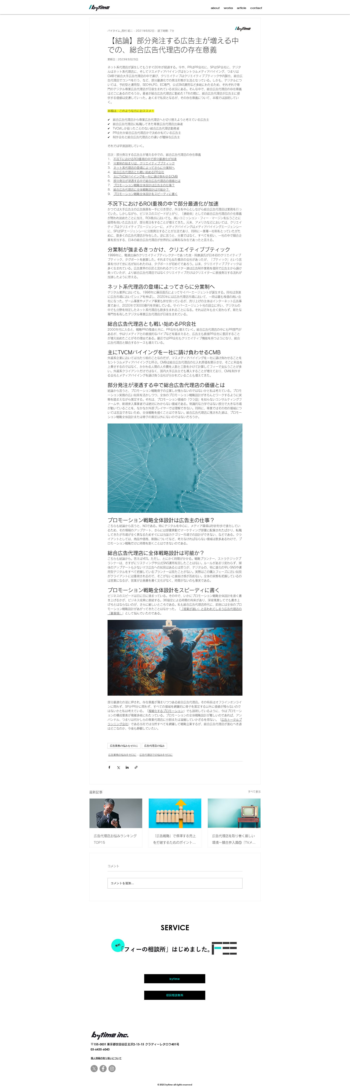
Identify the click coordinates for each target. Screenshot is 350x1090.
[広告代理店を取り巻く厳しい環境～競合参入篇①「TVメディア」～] (234, 813)
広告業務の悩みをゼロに (124, 745)
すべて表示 (254, 791)
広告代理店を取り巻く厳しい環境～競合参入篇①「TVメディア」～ (234, 840)
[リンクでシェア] (136, 767)
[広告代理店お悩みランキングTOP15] (116, 813)
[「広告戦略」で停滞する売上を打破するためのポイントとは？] (175, 813)
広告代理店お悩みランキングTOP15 (115, 839)
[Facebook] (103, 1068)
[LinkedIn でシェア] (127, 767)
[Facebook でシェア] (109, 767)
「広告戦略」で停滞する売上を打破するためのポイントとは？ (174, 840)
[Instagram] (112, 1068)
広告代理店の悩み (154, 745)
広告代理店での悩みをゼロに (156, 755)
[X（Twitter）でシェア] (118, 767)
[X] (94, 1068)
